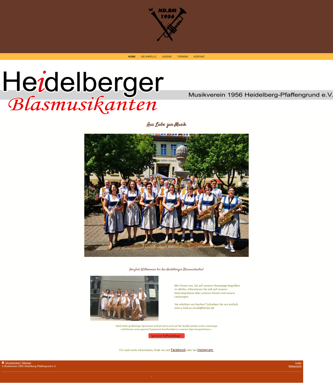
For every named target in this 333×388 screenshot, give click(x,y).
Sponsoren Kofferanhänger (165, 335)
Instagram (205, 349)
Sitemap (26, 362)
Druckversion (13, 362)
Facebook (178, 349)
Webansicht (295, 366)
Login (298, 362)
